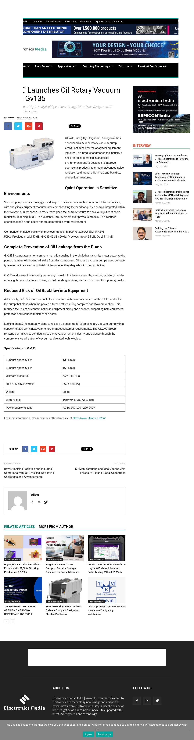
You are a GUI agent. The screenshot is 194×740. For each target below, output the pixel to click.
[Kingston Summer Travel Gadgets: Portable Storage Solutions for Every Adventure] (65, 548)
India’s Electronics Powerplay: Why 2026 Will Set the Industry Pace (171, 213)
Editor (11, 117)
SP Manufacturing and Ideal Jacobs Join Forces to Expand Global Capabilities (100, 471)
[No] (189, 730)
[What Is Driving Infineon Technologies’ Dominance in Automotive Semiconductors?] (142, 178)
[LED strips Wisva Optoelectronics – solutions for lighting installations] (106, 590)
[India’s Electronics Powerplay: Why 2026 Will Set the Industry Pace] (142, 214)
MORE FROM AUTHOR (56, 527)
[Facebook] (178, 21)
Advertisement (53, 21)
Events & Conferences (152, 66)
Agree (88, 734)
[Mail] (40, 502)
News (23, 66)
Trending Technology (96, 66)
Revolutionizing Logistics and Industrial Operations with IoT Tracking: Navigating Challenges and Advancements (29, 473)
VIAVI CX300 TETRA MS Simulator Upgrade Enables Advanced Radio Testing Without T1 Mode (106, 568)
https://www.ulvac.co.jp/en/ (89, 418)
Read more (104, 734)
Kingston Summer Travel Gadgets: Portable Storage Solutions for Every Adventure (62, 568)
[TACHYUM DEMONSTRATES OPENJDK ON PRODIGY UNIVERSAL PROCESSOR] (23, 590)
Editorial (124, 66)
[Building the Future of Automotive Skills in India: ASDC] (142, 233)
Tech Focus (42, 66)
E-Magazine (71, 21)
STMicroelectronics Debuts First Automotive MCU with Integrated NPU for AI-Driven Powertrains (172, 195)
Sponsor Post (102, 21)
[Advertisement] (64, 431)
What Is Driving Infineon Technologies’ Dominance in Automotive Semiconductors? (171, 177)
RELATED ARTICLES (19, 527)
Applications (66, 66)
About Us (38, 21)
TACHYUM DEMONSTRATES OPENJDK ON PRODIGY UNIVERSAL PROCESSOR (19, 610)
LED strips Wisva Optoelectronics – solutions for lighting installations (106, 610)
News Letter (86, 21)
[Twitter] (47, 502)
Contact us (118, 21)
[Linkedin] (147, 701)
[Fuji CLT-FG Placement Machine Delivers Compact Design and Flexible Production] (65, 590)
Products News (12, 559)
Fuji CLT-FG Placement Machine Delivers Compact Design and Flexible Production (63, 610)
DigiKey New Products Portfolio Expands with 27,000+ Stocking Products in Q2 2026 (22, 568)
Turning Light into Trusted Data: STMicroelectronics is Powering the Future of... (172, 159)
